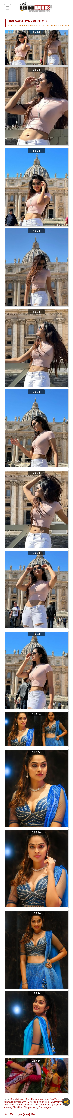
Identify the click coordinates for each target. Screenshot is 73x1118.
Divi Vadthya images (44, 1104)
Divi (27, 1099)
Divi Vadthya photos (38, 1102)
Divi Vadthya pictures (21, 1104)
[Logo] (35, 7)
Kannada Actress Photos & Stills (52, 25)
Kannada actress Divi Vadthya (47, 1099)
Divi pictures (30, 1107)
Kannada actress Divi (15, 1102)
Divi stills (17, 1107)
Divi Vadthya (17, 1099)
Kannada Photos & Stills (21, 25)
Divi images (44, 1107)
